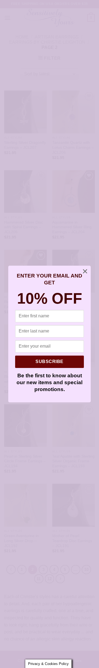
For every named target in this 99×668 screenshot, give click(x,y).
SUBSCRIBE (49, 361)
